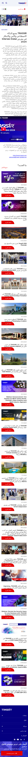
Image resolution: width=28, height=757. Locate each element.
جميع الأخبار (4, 167)
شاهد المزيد (8, 195)
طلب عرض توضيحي (11, 753)
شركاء (25, 726)
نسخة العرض (21, 9)
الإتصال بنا (24, 735)
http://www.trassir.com (20, 155)
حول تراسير (23, 731)
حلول (25, 720)
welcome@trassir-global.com (18, 157)
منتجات (25, 715)
